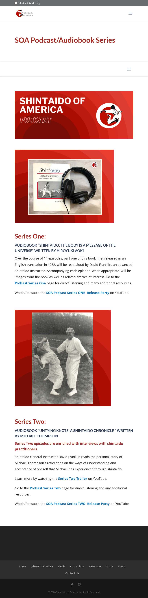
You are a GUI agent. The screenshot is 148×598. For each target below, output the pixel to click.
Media (61, 566)
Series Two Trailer (73, 478)
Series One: (30, 236)
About (121, 566)
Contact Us (72, 573)
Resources (95, 566)
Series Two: (30, 421)
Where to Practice (42, 566)
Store (109, 566)
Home (22, 566)
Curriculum (77, 566)
